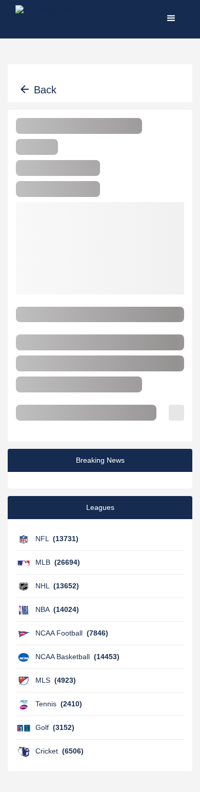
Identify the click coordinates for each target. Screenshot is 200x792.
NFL (56, 538)
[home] (47, 18)
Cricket (59, 751)
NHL (57, 586)
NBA (57, 609)
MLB (57, 562)
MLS (55, 680)
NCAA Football (71, 633)
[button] (171, 18)
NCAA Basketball (77, 656)
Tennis (58, 704)
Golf (54, 727)
